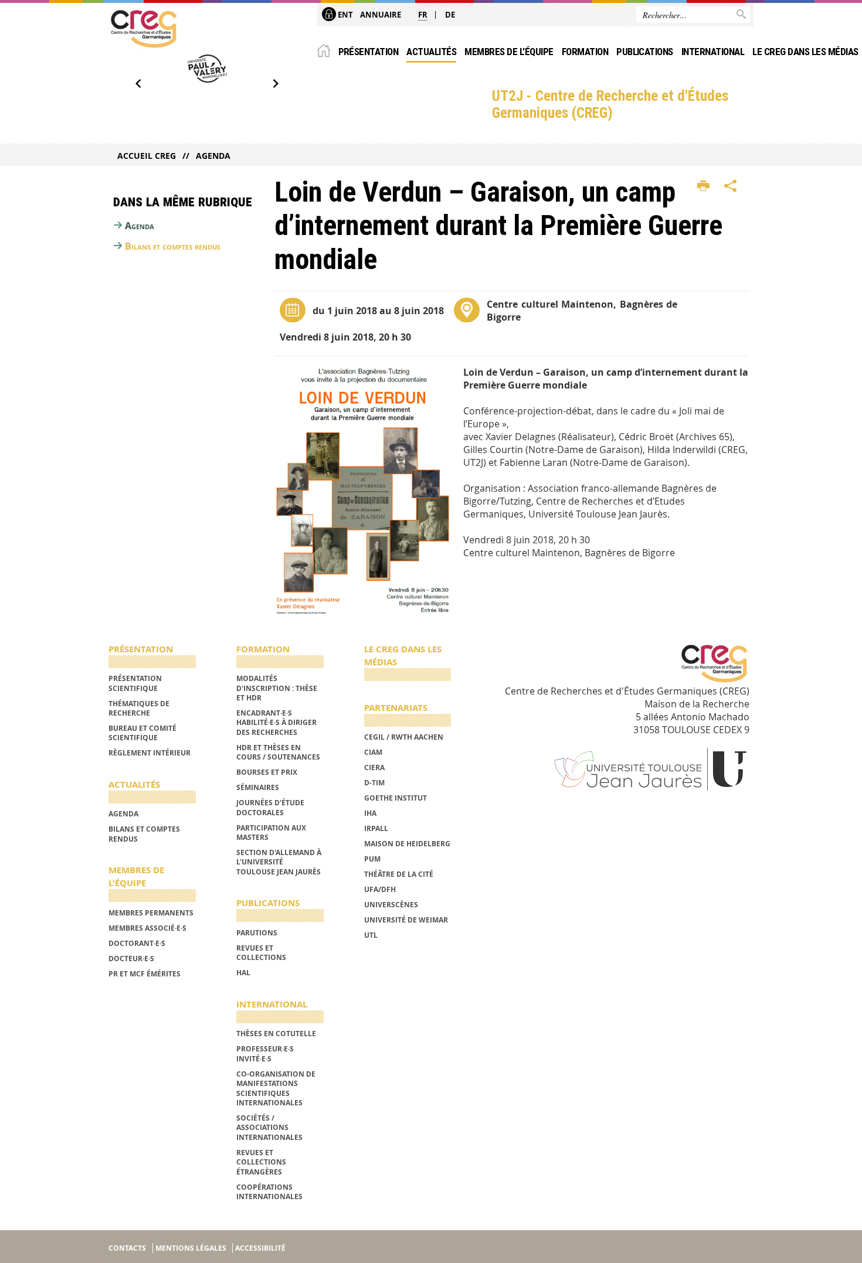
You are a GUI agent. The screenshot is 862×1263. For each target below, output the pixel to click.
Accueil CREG (146, 155)
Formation (585, 51)
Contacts (127, 1248)
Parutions (256, 933)
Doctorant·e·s (136, 943)
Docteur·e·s (131, 959)
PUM (372, 859)
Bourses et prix (266, 772)
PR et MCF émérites (144, 974)
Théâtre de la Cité (398, 874)
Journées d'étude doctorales (270, 807)
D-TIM (374, 783)
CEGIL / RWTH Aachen (403, 737)
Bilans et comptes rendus (172, 246)
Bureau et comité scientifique (142, 733)
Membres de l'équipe (508, 51)
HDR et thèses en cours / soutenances (278, 752)
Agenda (213, 155)
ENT (344, 14)
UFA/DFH (380, 889)
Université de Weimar (406, 920)
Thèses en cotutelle (276, 1034)
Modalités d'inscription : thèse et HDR (276, 688)
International (712, 51)
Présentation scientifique (135, 683)
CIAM (373, 752)
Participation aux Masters (271, 832)
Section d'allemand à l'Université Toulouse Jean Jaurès (278, 862)
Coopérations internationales (269, 1191)
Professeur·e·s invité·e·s (265, 1053)
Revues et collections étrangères (261, 1162)
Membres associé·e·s (147, 928)
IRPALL (376, 828)
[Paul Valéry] (207, 69)
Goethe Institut (395, 798)
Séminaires (257, 787)
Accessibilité (260, 1248)
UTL (371, 935)
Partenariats (395, 708)
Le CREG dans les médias (805, 51)
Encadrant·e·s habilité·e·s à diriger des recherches (276, 722)
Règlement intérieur (149, 753)
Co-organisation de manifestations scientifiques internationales (275, 1088)
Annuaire (380, 14)
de (450, 14)
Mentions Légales (190, 1248)
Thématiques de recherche (138, 708)
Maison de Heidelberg (407, 844)
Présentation (368, 51)
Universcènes (391, 905)
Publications (644, 51)
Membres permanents (151, 913)
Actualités (431, 51)
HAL (243, 973)
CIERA (374, 767)
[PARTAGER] (730, 186)
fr (422, 14)
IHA (370, 813)
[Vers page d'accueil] (143, 29)
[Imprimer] (703, 186)
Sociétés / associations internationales (269, 1127)
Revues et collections (261, 952)
